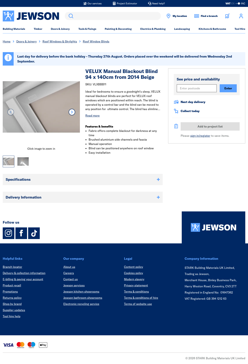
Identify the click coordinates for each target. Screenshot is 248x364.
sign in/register (200, 135)
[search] (113, 16)
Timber (38, 29)
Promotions (10, 291)
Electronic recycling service (81, 304)
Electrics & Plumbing (153, 29)
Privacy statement (136, 285)
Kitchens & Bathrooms (212, 29)
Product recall (12, 285)
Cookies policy (133, 273)
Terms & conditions (136, 291)
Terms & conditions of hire (141, 298)
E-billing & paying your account (23, 279)
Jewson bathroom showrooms (82, 298)
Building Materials (14, 29)
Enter (228, 88)
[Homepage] (213, 227)
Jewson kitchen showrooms (81, 291)
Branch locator (12, 267)
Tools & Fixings (87, 29)
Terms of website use (138, 304)
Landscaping (182, 29)
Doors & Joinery (60, 29)
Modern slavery (134, 279)
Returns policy (12, 298)
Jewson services (74, 285)
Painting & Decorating (118, 29)
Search (70, 16)
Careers (68, 273)
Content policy (133, 267)
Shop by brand (12, 304)
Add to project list (210, 126)
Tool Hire (240, 29)
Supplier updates (14, 310)
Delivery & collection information (24, 273)
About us (69, 267)
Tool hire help (11, 316)
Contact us (70, 279)
